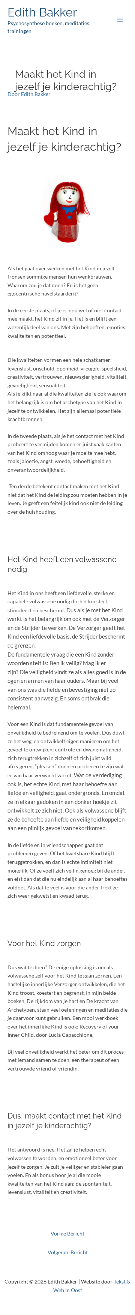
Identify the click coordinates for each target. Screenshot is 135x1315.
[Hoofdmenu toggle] (120, 20)
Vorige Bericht (67, 1233)
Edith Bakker (42, 12)
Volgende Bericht (68, 1252)
